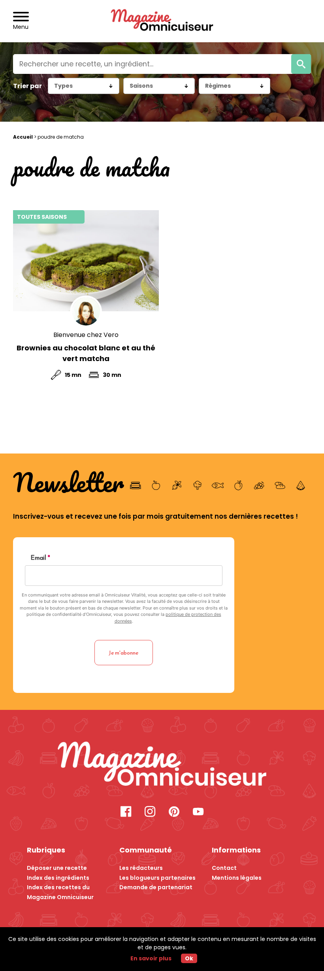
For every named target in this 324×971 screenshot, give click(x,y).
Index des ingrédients (58, 878)
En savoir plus (150, 958)
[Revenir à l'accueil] (162, 21)
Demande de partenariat (155, 887)
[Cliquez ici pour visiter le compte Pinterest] (174, 812)
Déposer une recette (57, 868)
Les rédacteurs (141, 868)
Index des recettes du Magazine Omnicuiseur (60, 892)
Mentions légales (237, 878)
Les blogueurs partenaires (157, 878)
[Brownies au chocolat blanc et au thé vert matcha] (86, 260)
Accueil (23, 137)
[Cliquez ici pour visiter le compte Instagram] (150, 812)
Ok (189, 958)
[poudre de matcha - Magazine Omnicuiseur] (162, 764)
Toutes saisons (42, 217)
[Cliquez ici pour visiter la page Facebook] (126, 812)
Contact (224, 868)
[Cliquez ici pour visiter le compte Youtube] (198, 812)
